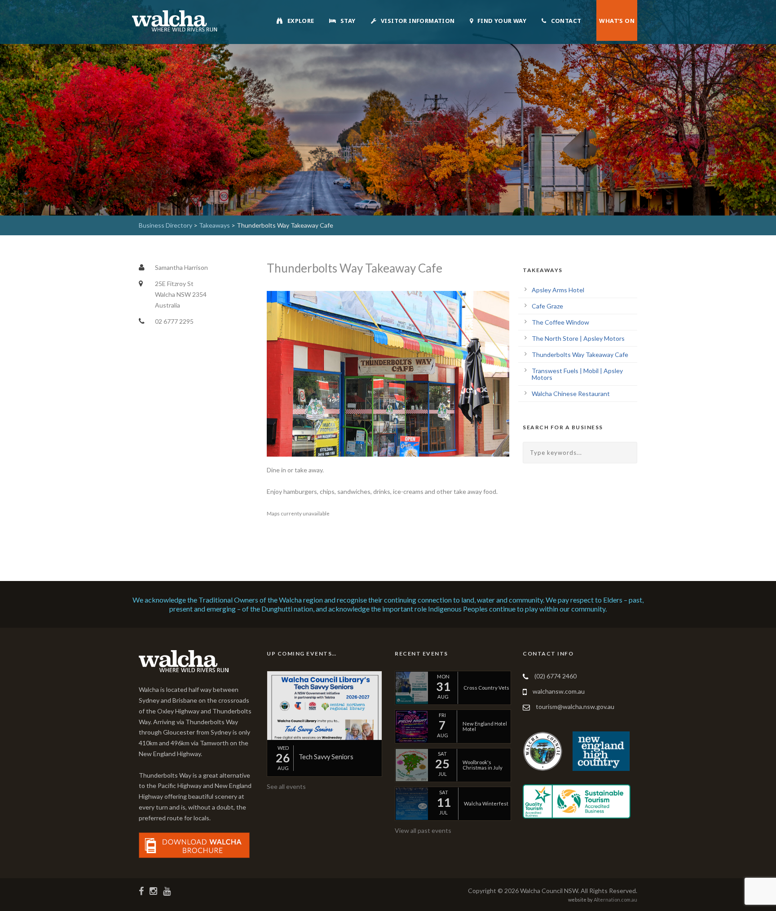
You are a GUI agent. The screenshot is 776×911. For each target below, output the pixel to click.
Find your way (501, 21)
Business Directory (165, 225)
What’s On (617, 21)
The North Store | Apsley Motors (578, 338)
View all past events (423, 830)
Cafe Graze (547, 306)
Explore (300, 21)
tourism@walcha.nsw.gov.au (575, 706)
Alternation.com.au (615, 899)
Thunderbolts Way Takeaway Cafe (580, 354)
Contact (566, 21)
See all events (286, 786)
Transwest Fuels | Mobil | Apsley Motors (577, 374)
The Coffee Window (560, 322)
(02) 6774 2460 (555, 676)
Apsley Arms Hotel (558, 289)
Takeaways (214, 225)
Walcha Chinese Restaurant (571, 393)
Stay (348, 21)
